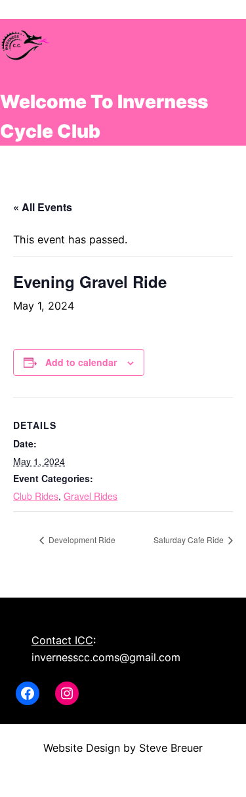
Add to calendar (81, 362)
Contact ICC (62, 640)
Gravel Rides (90, 495)
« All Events (42, 207)
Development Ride (81, 539)
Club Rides (35, 495)
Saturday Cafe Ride (190, 539)
